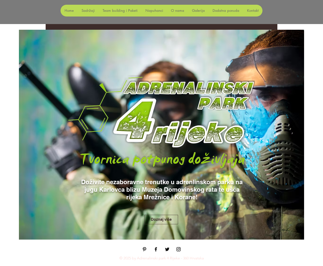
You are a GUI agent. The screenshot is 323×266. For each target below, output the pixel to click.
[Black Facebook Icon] (156, 249)
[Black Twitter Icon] (167, 249)
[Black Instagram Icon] (178, 249)
